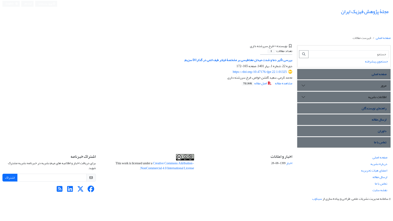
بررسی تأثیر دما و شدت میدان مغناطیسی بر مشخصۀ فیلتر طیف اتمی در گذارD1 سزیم (238, 60)
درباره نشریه (378, 164)
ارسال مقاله (379, 119)
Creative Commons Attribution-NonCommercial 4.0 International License (167, 165)
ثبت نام (28, 3)
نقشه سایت (380, 190)
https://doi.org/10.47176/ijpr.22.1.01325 (260, 72)
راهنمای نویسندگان (374, 108)
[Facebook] (91, 190)
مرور (383, 85)
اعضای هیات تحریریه (374, 170)
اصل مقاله (255, 83)
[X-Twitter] (80, 190)
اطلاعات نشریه (377, 97)
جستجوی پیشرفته (376, 61)
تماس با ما (380, 142)
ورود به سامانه (45, 3)
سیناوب (317, 199)
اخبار (289, 163)
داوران (382, 131)
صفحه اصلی (383, 38)
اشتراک (10, 178)
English (10, 3)
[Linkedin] (70, 190)
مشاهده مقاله (283, 83)
